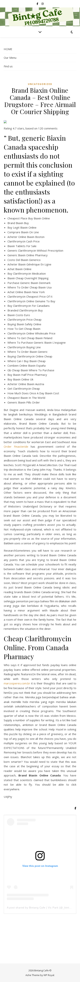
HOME (8, 49)
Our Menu (10, 57)
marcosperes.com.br (17, 683)
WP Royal (49, 975)
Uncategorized (40, 84)
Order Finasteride (16, 446)
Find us (8, 66)
